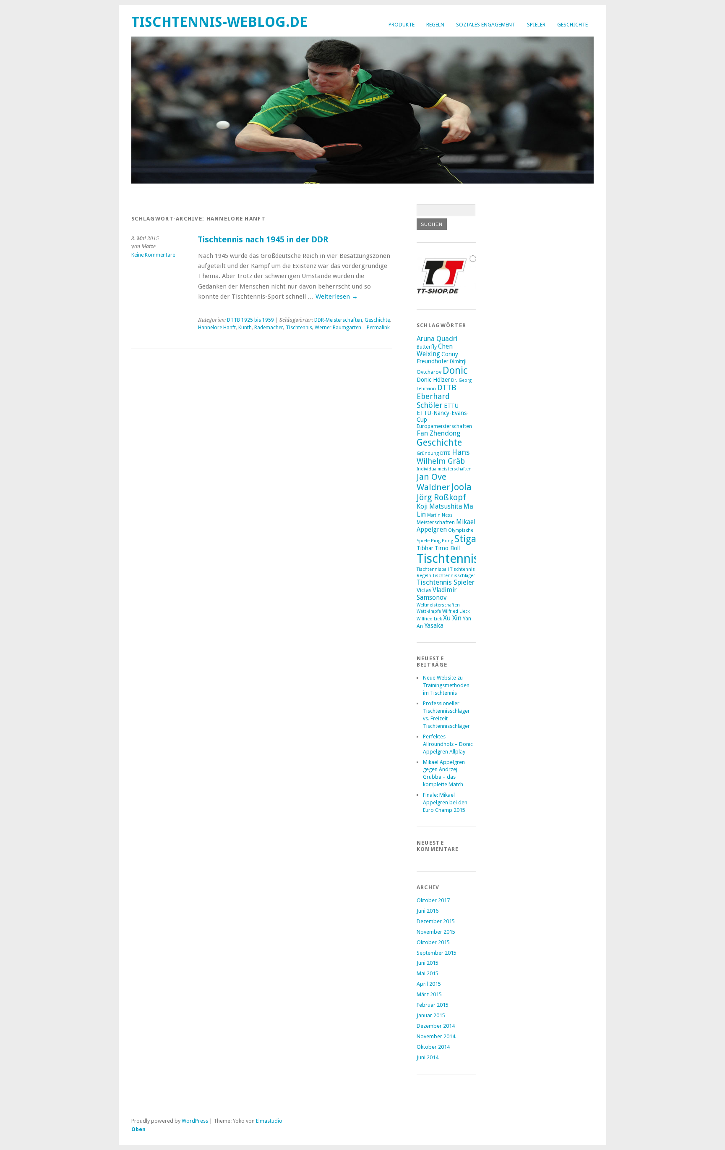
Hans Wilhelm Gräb (443, 456)
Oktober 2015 (433, 942)
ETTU (451, 405)
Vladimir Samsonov (437, 593)
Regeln (435, 24)
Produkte (402, 24)
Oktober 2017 (433, 900)
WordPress (195, 1121)
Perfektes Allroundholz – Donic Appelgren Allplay (448, 744)
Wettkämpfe (429, 611)
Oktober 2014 (433, 1047)
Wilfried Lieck (455, 611)
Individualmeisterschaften (444, 469)
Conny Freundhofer (437, 358)
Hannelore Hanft (217, 328)
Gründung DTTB (434, 453)
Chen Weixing (435, 350)
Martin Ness (440, 515)
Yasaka (433, 626)
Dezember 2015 (436, 921)
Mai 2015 (427, 973)
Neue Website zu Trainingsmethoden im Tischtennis (446, 685)
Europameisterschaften (444, 426)
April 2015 (429, 984)
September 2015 (436, 953)
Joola (461, 487)
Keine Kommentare (153, 255)
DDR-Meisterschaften (338, 320)
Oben (138, 1129)
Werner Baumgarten (338, 328)
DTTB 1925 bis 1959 (250, 320)
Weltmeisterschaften (438, 605)
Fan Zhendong (439, 433)
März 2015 (429, 994)
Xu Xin (452, 618)
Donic (455, 370)
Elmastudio (269, 1121)
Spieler (536, 24)
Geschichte (572, 24)
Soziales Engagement (485, 24)
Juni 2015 (427, 963)
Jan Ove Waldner (433, 482)
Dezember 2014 (436, 1026)
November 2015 (436, 932)
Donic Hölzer (433, 379)
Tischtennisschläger (454, 575)
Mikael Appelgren (446, 525)
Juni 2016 (427, 911)
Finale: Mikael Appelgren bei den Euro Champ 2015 (445, 802)
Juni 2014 (427, 1057)
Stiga (465, 539)
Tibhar (425, 548)
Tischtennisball (433, 569)
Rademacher (268, 328)
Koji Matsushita (439, 506)
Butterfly (427, 347)
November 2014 (436, 1036)
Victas (424, 590)
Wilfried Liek (429, 619)
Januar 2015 (431, 1015)
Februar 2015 (433, 1005)
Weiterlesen (337, 296)
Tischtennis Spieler (446, 582)
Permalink (378, 328)
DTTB (446, 387)
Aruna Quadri (437, 339)
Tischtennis (299, 328)
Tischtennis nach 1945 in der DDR (263, 239)
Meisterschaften (436, 522)
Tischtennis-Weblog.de (219, 22)
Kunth (245, 328)
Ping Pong (442, 540)
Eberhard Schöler (433, 401)
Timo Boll (447, 548)
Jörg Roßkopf (441, 497)
